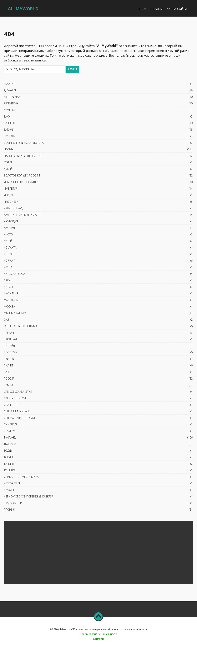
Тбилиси (10, 444)
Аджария (10, 90)
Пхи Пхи (9, 359)
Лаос (7, 280)
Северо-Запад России (19, 418)
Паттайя (9, 346)
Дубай (8, 169)
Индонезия (12, 201)
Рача (7, 372)
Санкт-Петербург (15, 398)
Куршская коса (14, 274)
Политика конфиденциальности (98, 634)
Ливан (8, 287)
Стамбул (10, 431)
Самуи (8, 385)
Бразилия (10, 136)
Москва (9, 306)
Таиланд (10, 437)
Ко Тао (8, 254)
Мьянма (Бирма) (15, 313)
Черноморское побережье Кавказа (28, 496)
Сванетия (10, 405)
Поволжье (11, 352)
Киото (8, 234)
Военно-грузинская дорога (23, 143)
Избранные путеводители (22, 182)
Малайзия (11, 293)
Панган (9, 332)
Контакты (98, 638)
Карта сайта (177, 9)
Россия (9, 378)
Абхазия (9, 84)
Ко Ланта (10, 247)
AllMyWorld (23, 8)
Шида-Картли (13, 503)
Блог (143, 9)
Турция (9, 464)
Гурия (8, 162)
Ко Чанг (9, 260)
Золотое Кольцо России (22, 175)
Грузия (8, 149)
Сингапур (10, 424)
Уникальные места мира (21, 477)
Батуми (9, 129)
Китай (8, 241)
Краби (8, 267)
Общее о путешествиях (20, 326)
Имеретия (11, 188)
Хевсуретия (12, 483)
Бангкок (9, 123)
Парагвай (10, 339)
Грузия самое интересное (22, 156)
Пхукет (8, 365)
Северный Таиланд (17, 411)
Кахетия (9, 228)
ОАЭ (6, 319)
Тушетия (10, 470)
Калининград (13, 208)
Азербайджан (13, 97)
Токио (8, 457)
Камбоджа (11, 221)
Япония (9, 509)
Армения (10, 110)
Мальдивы (11, 300)
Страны (156, 9)
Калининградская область (22, 215)
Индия (8, 195)
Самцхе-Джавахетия (18, 391)
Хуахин (9, 490)
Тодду (8, 450)
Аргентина (11, 103)
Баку (7, 116)
